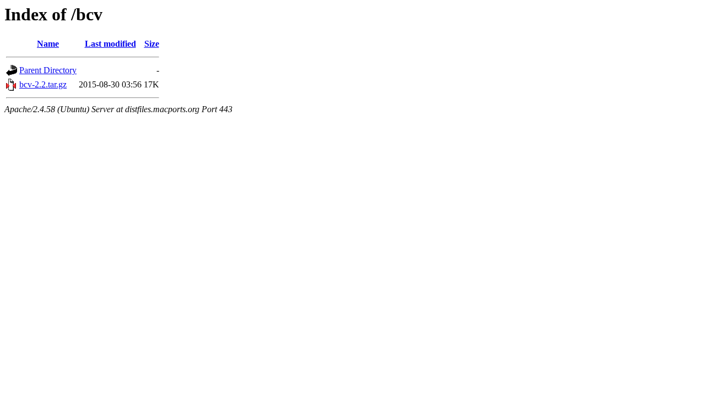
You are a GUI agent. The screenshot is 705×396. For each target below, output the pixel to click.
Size (151, 43)
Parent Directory (48, 70)
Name (48, 43)
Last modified (110, 43)
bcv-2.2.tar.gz (43, 84)
